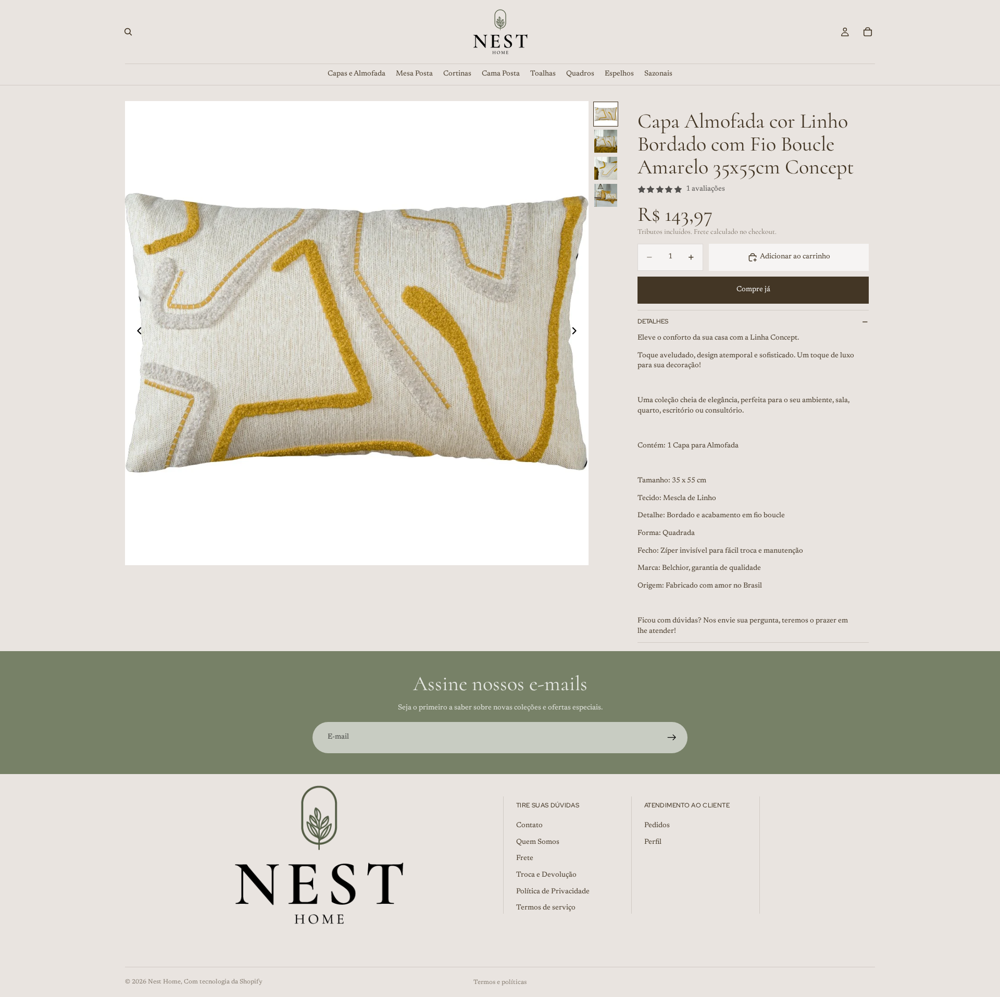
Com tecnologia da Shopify (223, 982)
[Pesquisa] (128, 31)
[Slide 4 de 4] (605, 195)
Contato (529, 825)
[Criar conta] (672, 738)
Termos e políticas (500, 982)
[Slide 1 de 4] (605, 114)
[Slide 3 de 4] (605, 168)
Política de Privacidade (553, 891)
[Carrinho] (867, 31)
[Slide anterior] (136, 332)
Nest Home (164, 982)
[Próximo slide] (577, 332)
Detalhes (653, 321)
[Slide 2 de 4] (605, 141)
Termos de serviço (546, 908)
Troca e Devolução (546, 875)
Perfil (652, 842)
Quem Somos (537, 842)
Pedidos (657, 825)
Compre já (753, 289)
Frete (524, 858)
